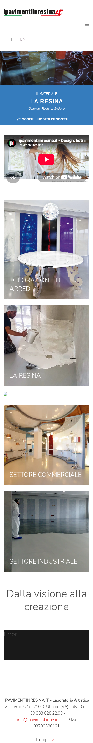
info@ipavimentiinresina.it (40, 719)
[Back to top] (54, 740)
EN (23, 39)
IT (11, 39)
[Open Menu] (87, 26)
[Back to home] (33, 12)
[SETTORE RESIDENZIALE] (23, 395)
